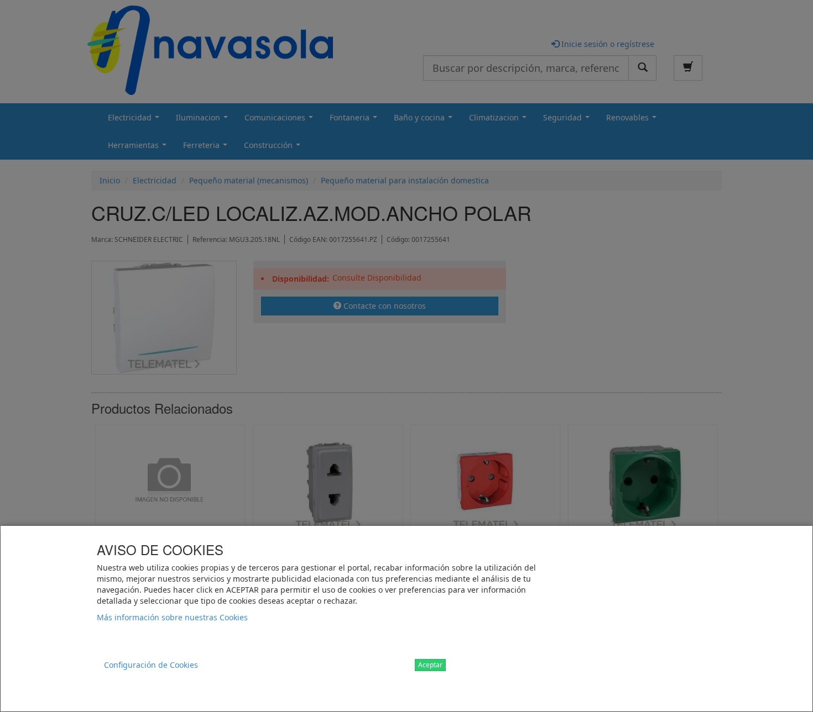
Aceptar (430, 664)
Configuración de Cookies (151, 665)
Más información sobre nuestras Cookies (172, 617)
